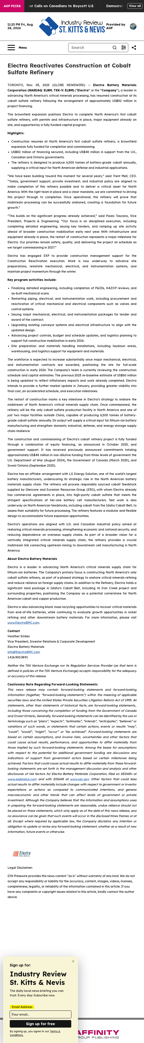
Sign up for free (40, 1023)
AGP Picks (12, 6)
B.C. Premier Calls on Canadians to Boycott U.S (52, 6)
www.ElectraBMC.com (23, 623)
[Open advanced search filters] (123, 47)
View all (135, 6)
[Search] (114, 47)
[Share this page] (133, 47)
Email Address (22, 1007)
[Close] (73, 961)
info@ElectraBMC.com (24, 652)
